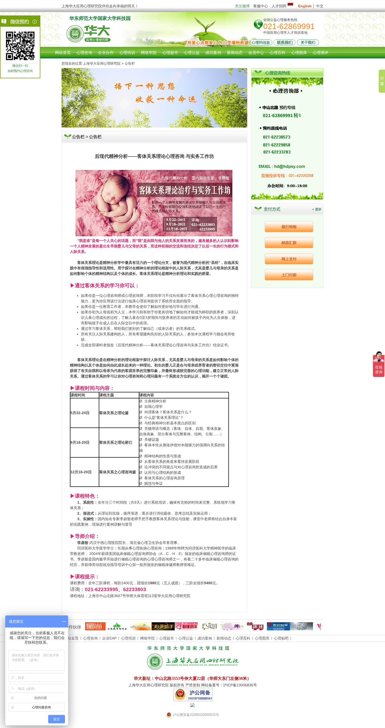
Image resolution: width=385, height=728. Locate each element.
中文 (319, 6)
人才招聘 (279, 6)
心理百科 (243, 638)
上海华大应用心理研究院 (101, 63)
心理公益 (185, 638)
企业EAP (109, 638)
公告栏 (95, 137)
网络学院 (147, 638)
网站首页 (63, 52)
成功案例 (204, 638)
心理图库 (262, 638)
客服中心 (260, 6)
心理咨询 (84, 52)
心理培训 (128, 638)
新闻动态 (224, 638)
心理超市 (166, 638)
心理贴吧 (281, 638)
